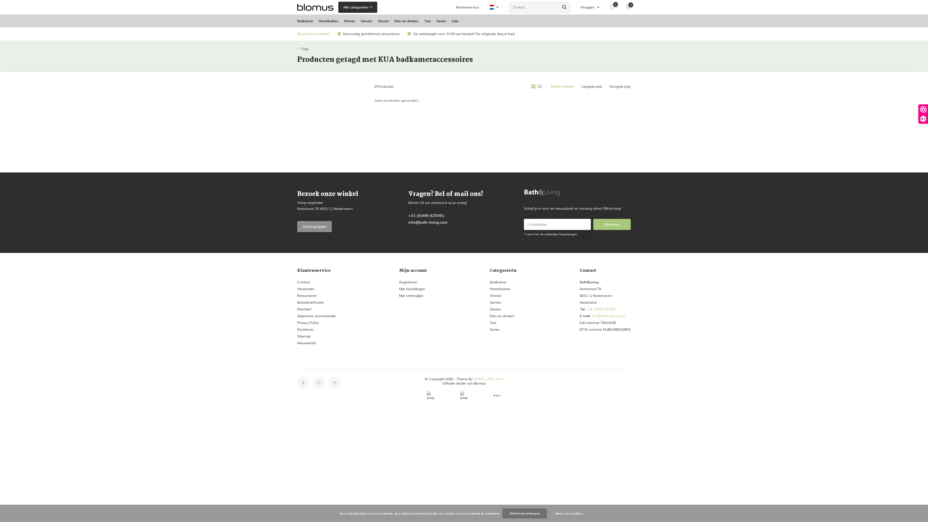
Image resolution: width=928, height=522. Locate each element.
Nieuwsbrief (306, 343)
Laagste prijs (592, 86)
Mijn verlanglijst (411, 295)
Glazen (383, 21)
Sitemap (304, 336)
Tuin (427, 21)
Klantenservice (467, 7)
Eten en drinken (406, 21)
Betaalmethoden (310, 302)
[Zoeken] (564, 7)
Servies (366, 21)
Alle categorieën (356, 7)
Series (441, 21)
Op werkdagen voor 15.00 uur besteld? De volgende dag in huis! (463, 34)
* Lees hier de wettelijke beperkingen (550, 234)
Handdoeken (328, 21)
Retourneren (307, 295)
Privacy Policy (308, 323)
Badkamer (305, 21)
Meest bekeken (562, 86)
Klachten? (304, 309)
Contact (303, 282)
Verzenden (305, 289)
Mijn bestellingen (412, 289)
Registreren (408, 282)
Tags (305, 49)
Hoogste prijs (620, 86)
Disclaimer (305, 329)
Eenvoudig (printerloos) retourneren (371, 34)
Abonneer (612, 224)
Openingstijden (314, 226)
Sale (455, 21)
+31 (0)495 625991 (426, 215)
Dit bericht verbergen (525, 513)
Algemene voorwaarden (316, 316)
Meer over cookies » (569, 513)
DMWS (479, 379)
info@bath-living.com (428, 222)
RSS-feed (495, 379)
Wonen (349, 21)
